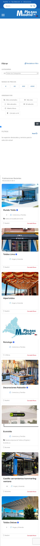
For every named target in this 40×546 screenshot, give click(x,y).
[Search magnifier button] (34, 5)
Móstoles (8, 491)
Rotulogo (8, 342)
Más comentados (11, 100)
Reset (34, 133)
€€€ (23, 86)
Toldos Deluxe (10, 522)
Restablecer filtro (32, 63)
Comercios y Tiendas (19, 215)
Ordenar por (7, 95)
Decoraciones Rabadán (14, 387)
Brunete (7, 447)
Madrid (7, 223)
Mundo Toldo (9, 210)
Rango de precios (9, 82)
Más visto (29, 100)
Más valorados (11, 104)
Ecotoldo (7, 431)
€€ (15, 86)
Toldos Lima (9, 254)
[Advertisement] (20, 40)
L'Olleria (7, 355)
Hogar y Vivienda (17, 259)
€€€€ (32, 86)
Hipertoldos (9, 298)
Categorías (6, 69)
